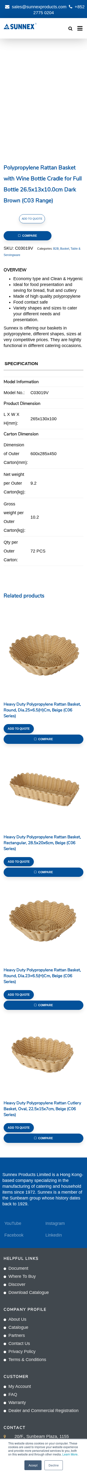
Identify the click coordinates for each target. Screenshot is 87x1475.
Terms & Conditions (27, 1359)
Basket (64, 248)
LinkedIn (53, 1235)
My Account (19, 1386)
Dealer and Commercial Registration (43, 1410)
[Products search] (70, 28)
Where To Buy (22, 1276)
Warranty (17, 1402)
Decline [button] (54, 1465)
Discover (16, 1284)
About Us (17, 1319)
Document (18, 1268)
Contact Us (19, 1343)
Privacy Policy (22, 1351)
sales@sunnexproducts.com (39, 6)
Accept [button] (33, 1465)
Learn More (70, 1454)
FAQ (12, 1394)
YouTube (12, 1223)
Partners (16, 1335)
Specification (21, 363)
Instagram (55, 1223)
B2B (56, 248)
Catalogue (18, 1327)
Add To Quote (32, 218)
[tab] (21, 365)
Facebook (13, 1235)
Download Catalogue (28, 1292)
